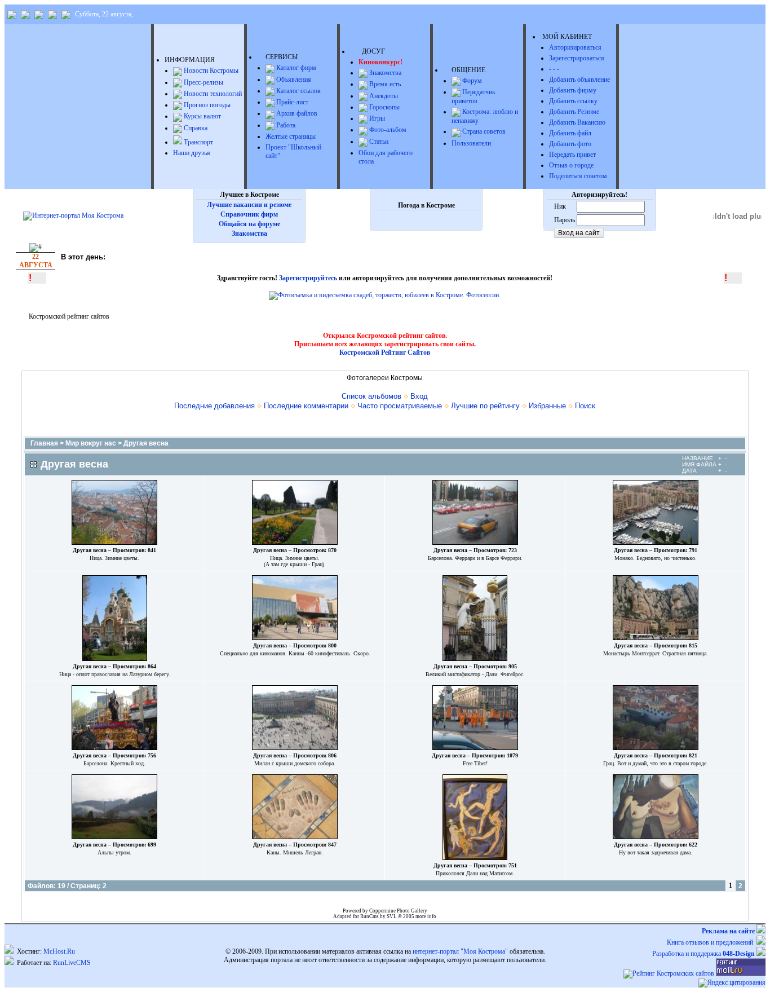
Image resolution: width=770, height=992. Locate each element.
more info (425, 916)
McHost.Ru (59, 951)
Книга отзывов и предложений (711, 942)
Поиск (585, 406)
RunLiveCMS (72, 963)
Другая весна (146, 443)
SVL (392, 916)
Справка (194, 128)
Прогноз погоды (206, 105)
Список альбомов (371, 396)
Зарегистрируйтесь (308, 278)
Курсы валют (201, 116)
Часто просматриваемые (399, 406)
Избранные (547, 406)
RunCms (369, 916)
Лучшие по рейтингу (485, 406)
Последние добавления (214, 406)
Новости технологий (212, 94)
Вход (419, 396)
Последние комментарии (306, 406)
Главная (44, 443)
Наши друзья (191, 153)
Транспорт (197, 142)
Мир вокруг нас (90, 443)
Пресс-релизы (202, 82)
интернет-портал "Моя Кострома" (460, 951)
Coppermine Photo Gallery (398, 911)
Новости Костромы (210, 70)
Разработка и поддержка (703, 954)
